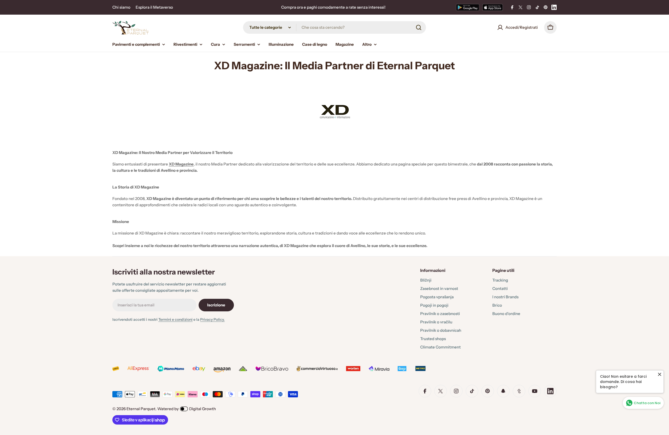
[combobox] (334, 27)
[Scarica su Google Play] (467, 7)
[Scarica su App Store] (492, 7)
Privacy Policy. (212, 319)
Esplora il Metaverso (154, 7)
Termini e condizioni (175, 319)
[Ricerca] (419, 27)
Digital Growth (202, 408)
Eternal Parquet (140, 408)
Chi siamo (121, 7)
